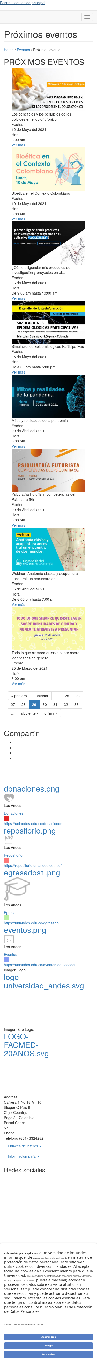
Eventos (10, 954)
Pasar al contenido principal (22, 2)
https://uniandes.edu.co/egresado (31, 922)
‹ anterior (40, 695)
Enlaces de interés (23, 1145)
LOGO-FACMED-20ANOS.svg (26, 1045)
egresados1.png (32, 872)
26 (78, 695)
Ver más (18, 144)
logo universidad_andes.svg (44, 981)
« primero (19, 695)
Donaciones (13, 813)
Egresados (12, 912)
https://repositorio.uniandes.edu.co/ (33, 865)
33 (76, 704)
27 (13, 704)
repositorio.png (30, 830)
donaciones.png (31, 788)
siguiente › (29, 713)
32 (66, 704)
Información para (22, 1156)
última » (50, 713)
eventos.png (25, 929)
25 (67, 695)
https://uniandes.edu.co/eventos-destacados (40, 964)
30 (45, 704)
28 (23, 704)
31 (55, 704)
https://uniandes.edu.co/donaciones (33, 823)
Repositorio (13, 855)
